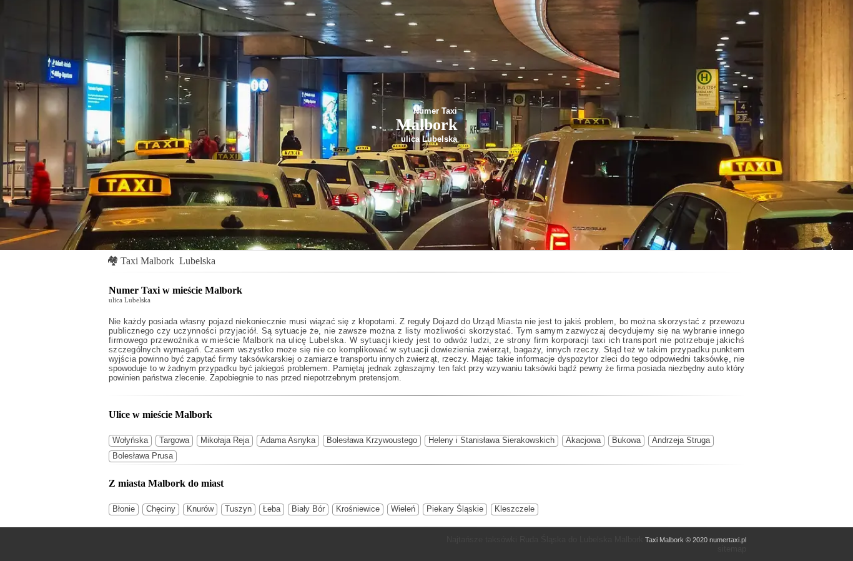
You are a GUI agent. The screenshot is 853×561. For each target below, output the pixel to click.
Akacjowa (583, 440)
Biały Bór (308, 509)
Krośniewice (358, 509)
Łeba (271, 509)
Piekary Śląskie (454, 509)
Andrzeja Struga (681, 440)
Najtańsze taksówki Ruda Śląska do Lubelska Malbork (544, 539)
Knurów (200, 509)
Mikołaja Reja (224, 440)
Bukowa (626, 440)
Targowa (174, 440)
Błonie (123, 509)
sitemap (731, 549)
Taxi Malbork (147, 261)
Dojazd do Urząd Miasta (477, 321)
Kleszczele (515, 509)
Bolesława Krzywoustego (372, 440)
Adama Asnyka (287, 440)
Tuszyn (238, 509)
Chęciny (160, 509)
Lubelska (197, 261)
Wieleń (403, 509)
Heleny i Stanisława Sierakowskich (491, 440)
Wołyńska (130, 440)
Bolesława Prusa (142, 455)
